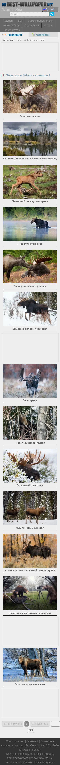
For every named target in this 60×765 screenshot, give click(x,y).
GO (31, 730)
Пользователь (11, 30)
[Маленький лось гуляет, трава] (30, 197)
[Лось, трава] (30, 396)
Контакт (19, 741)
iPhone (48, 25)
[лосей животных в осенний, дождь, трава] (30, 566)
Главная (7, 20)
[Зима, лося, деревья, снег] (30, 680)
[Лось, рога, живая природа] (30, 282)
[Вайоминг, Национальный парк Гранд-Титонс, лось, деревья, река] (30, 155)
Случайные (32, 25)
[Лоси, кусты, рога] (30, 112)
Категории (43, 34)
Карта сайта (22, 745)
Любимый (32, 741)
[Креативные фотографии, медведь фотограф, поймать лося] (30, 609)
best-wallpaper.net (29, 749)
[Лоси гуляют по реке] (30, 240)
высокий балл (11, 25)
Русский (50, 9)
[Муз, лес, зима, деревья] (30, 524)
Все (20, 20)
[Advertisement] (30, 67)
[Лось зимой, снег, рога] (30, 481)
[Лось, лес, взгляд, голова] (30, 439)
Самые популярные (40, 20)
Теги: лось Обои (35, 40)
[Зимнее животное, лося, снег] (30, 325)
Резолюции (14, 34)
